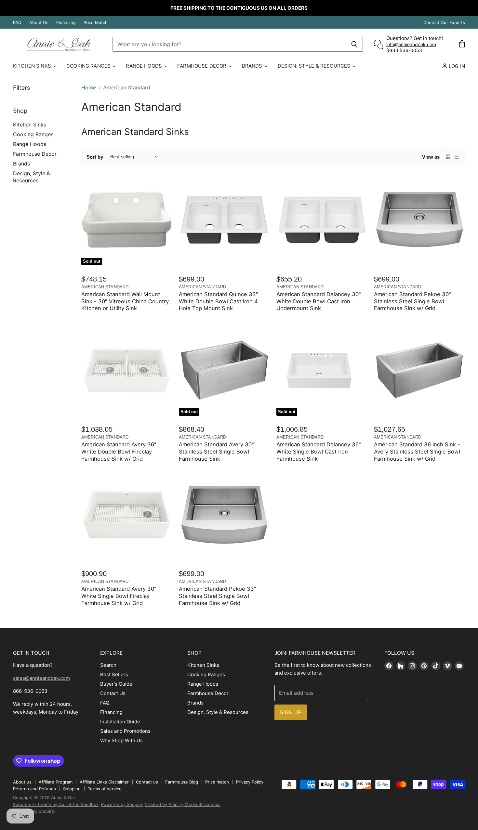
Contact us (147, 781)
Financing (66, 22)
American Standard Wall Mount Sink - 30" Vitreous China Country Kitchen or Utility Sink (125, 301)
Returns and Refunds (34, 788)
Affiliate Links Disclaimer (104, 781)
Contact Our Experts (444, 22)
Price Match (96, 22)
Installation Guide (120, 721)
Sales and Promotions (125, 731)
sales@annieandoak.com (41, 678)
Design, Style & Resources (315, 66)
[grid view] (448, 156)
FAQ (17, 22)
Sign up (290, 712)
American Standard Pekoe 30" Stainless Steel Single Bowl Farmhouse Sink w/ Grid (412, 301)
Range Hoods (144, 66)
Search (108, 665)
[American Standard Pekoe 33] (224, 514)
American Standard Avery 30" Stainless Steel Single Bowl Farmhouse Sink (216, 451)
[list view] (456, 156)
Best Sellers (114, 674)
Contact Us (113, 693)
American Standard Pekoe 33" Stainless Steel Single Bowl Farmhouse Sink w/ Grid (217, 596)
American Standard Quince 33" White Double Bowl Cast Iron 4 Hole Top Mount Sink (218, 301)
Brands (253, 66)
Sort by (94, 157)
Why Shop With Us (121, 740)
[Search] (354, 44)
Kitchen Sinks (32, 66)
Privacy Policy (249, 781)
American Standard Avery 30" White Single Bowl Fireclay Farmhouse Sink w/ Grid (118, 596)
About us (22, 781)
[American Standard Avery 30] (126, 514)
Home (88, 87)
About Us (38, 22)
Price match (217, 781)
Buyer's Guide (116, 684)
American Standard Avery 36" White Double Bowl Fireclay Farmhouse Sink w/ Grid (118, 451)
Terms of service (105, 788)
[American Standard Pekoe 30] (419, 219)
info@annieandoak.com (411, 44)
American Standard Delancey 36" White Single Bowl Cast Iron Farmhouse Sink (318, 451)
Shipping (72, 788)
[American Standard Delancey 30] (321, 219)
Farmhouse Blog (181, 781)
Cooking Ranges (89, 66)
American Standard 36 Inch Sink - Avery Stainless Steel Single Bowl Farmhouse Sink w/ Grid (417, 451)
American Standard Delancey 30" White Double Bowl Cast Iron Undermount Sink (318, 301)
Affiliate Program (56, 781)
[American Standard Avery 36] (126, 370)
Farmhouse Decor (202, 66)
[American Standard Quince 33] (224, 219)
